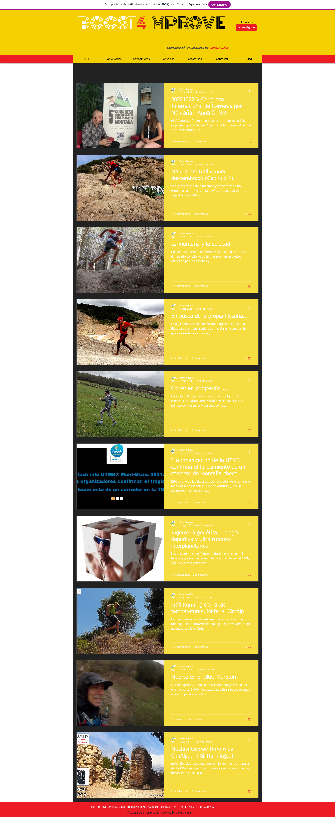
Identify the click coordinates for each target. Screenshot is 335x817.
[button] (254, 71)
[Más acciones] (251, 90)
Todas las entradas (87, 71)
